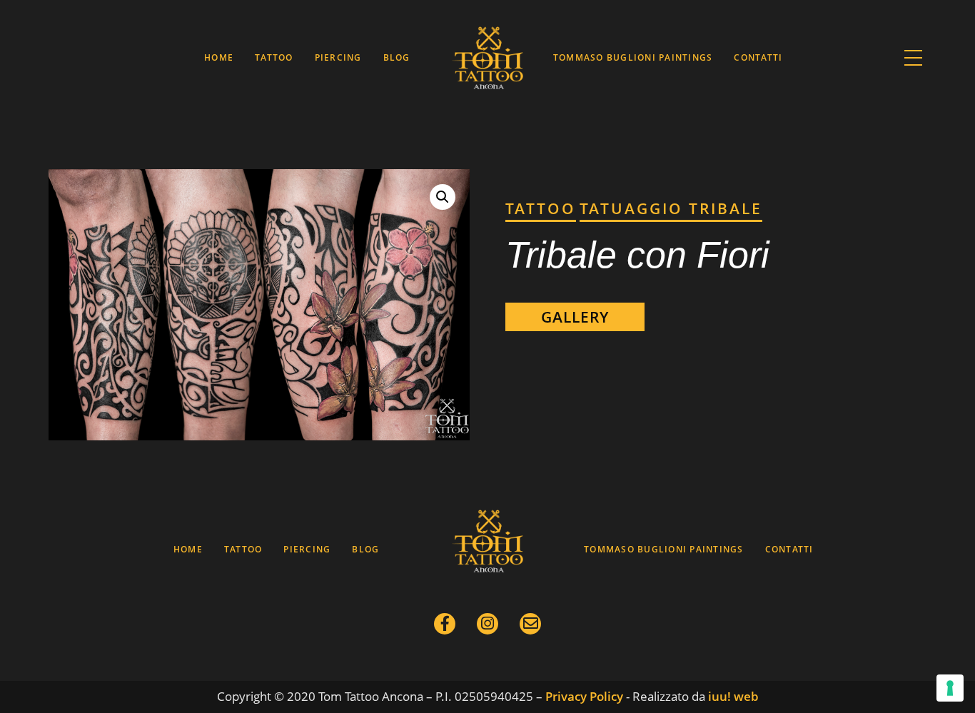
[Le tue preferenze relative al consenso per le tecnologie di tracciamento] (950, 688)
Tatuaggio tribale (671, 208)
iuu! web (733, 696)
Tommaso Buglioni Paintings (632, 57)
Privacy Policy (584, 696)
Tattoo (274, 57)
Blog (396, 57)
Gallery (575, 317)
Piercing (338, 57)
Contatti (758, 57)
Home (218, 57)
